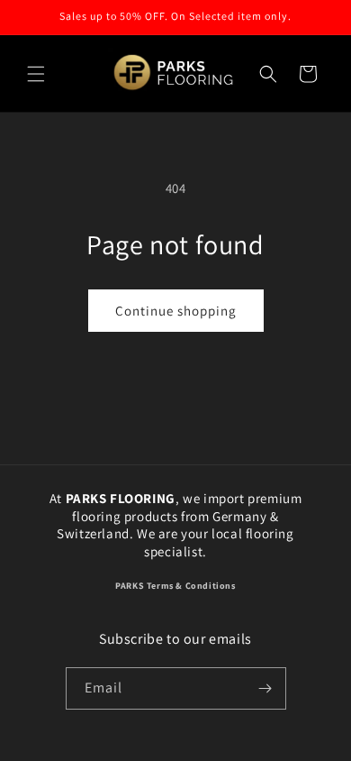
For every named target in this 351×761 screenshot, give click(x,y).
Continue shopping (176, 310)
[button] (36, 74)
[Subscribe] (265, 688)
